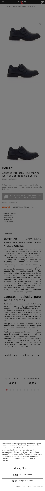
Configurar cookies (22, 480)
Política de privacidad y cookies (29, 486)
